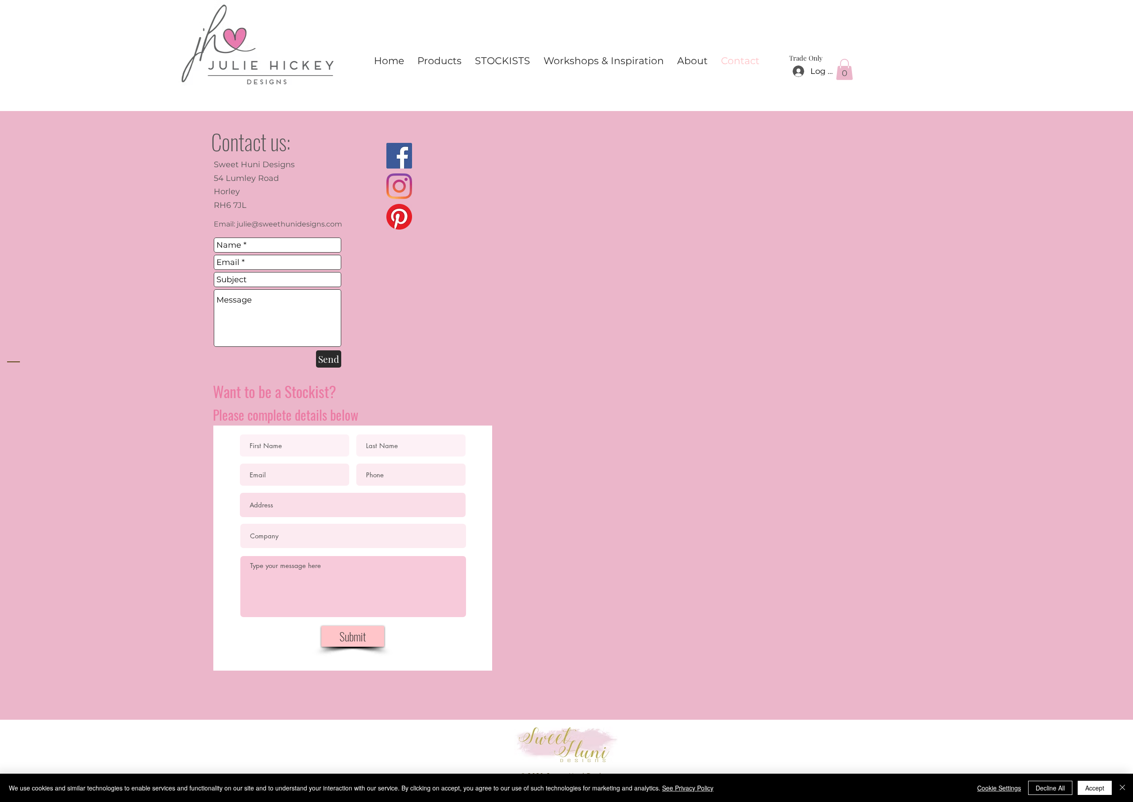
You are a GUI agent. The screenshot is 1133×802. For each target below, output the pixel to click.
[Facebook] (399, 156)
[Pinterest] (399, 217)
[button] (844, 69)
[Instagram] (399, 186)
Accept (1094, 787)
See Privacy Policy (687, 787)
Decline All (1050, 787)
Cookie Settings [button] (999, 787)
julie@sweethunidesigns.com (289, 224)
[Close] (1122, 788)
